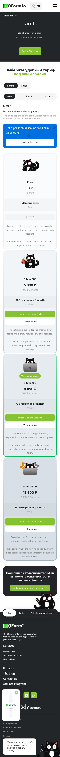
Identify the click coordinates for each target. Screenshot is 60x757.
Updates (8, 668)
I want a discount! (30, 142)
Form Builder (9, 651)
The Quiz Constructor (12, 655)
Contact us (10, 678)
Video (24, 85)
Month (49, 96)
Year (9, 96)
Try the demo (30, 321)
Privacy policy (9, 731)
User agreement (10, 723)
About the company (12, 727)
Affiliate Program (14, 683)
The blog (9, 673)
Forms (11, 85)
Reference (7, 736)
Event (28, 96)
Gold (21, 612)
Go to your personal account (28, 588)
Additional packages (42, 612)
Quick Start (28, 51)
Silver (9, 612)
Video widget (9, 659)
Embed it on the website (30, 314)
